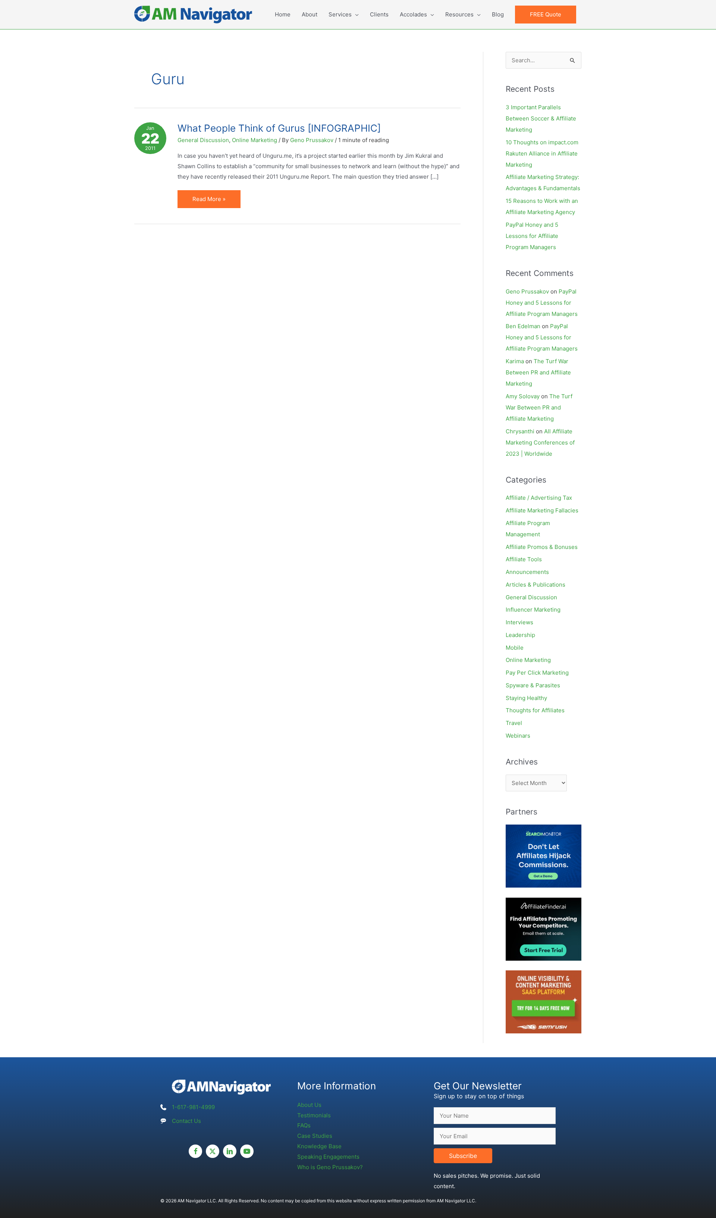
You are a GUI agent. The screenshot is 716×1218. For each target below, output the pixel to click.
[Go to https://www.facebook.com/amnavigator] (195, 1151)
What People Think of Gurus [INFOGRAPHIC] (279, 128)
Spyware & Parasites (533, 685)
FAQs (304, 1125)
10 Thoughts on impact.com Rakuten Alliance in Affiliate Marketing (542, 153)
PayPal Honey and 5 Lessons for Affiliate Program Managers (532, 236)
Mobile (515, 647)
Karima (515, 361)
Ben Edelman (523, 326)
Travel (514, 722)
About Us (309, 1104)
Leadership (520, 634)
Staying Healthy (526, 697)
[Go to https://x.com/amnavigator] (212, 1151)
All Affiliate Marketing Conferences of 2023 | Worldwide (540, 442)
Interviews (519, 622)
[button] (545, 14)
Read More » (213, 201)
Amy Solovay (523, 396)
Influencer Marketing (533, 609)
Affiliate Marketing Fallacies (542, 510)
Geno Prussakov (527, 291)
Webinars (518, 735)
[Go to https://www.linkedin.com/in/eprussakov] (229, 1151)
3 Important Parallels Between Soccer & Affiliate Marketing (541, 118)
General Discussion (203, 140)
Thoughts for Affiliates (535, 710)
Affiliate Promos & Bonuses (542, 546)
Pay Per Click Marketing (537, 672)
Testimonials (314, 1115)
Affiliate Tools (524, 559)
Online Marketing (254, 140)
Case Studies (314, 1135)
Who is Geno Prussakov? (330, 1167)
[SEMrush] (543, 1001)
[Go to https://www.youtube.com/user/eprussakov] (247, 1151)
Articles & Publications (535, 584)
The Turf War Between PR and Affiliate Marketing (538, 372)
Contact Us (186, 1120)
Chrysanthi (520, 431)
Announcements (527, 571)
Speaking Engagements (328, 1156)
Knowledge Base (319, 1146)
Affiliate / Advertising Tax (539, 497)
